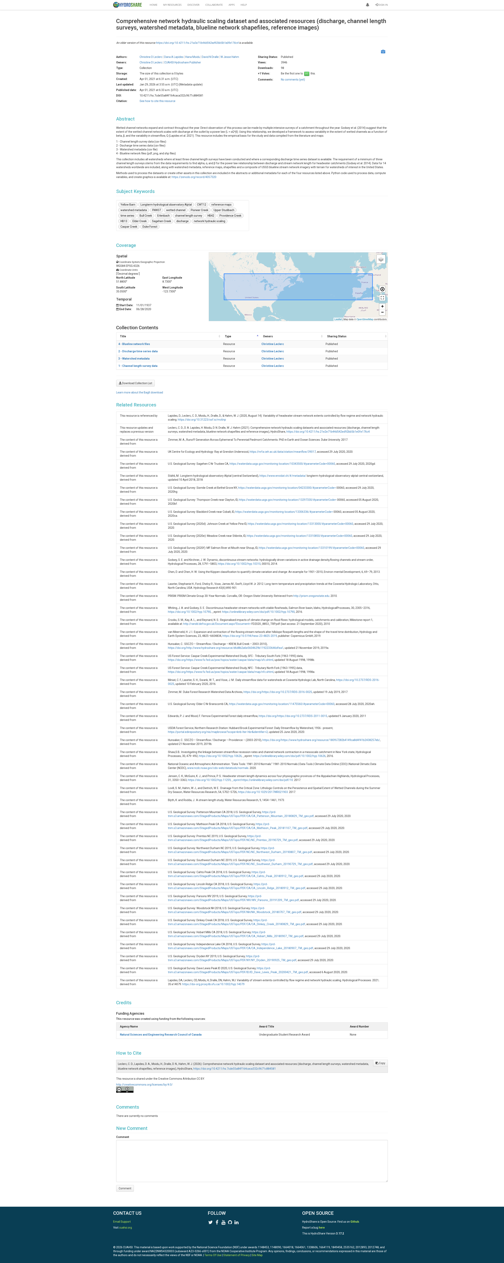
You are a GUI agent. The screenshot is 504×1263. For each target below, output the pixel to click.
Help (244, 4)
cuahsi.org (125, 1227)
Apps (232, 4)
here (322, 1227)
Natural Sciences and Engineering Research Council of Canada (161, 1034)
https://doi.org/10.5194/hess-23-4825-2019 (249, 635)
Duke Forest (150, 226)
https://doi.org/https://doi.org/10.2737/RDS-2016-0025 (278, 692)
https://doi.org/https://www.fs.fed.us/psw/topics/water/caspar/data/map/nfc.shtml (220, 671)
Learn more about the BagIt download (139, 392)
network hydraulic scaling (209, 221)
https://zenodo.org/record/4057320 (194, 177)
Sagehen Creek (161, 221)
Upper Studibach (224, 210)
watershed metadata (133, 210)
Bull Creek (146, 215)
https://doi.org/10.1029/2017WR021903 (263, 792)
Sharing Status (336, 336)
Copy (381, 1063)
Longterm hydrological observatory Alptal (166, 204)
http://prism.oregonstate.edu (311, 595)
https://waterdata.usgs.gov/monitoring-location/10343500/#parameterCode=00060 (282, 463)
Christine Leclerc (272, 344)
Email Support (122, 1221)
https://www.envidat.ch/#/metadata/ (282, 475)
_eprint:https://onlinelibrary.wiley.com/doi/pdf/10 (262, 780)
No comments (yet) (293, 79)
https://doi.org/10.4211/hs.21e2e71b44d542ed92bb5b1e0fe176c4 (197, 42)
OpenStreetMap (365, 319)
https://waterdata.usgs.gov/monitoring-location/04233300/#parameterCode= (287, 487)
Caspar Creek (128, 226)
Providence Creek (230, 215)
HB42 (211, 215)
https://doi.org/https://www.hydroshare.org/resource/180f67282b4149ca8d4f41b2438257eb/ (321, 740)
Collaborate (214, 4)
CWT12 (201, 204)
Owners (268, 336)
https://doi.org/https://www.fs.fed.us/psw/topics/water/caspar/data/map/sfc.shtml (220, 659)
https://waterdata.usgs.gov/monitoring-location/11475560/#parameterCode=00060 (281, 704)
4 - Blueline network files (134, 344)
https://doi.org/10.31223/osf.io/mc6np (202, 419)
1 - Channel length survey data (138, 365)
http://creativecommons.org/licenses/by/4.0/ (144, 1084)
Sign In (383, 4)
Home (153, 4)
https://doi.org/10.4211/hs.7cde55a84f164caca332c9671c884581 (234, 1068)
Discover (193, 4)
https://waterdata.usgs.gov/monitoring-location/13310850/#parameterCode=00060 (299, 535)
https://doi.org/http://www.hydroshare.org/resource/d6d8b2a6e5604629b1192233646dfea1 (226, 647)
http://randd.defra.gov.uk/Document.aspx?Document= (217, 623)
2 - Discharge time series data (138, 351)
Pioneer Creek (199, 210)
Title (123, 336)
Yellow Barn (127, 204)
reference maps (221, 204)
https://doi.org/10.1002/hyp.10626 (220, 756)
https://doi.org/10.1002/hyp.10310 (239, 563)
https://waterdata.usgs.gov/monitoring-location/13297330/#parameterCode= (287, 499)
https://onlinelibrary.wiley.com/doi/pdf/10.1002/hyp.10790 (258, 611)
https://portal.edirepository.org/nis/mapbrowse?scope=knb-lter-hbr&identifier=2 (218, 732)
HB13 (123, 221)
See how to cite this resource (157, 101)
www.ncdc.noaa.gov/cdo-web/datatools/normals (217, 768)
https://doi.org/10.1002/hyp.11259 (209, 780)
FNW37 (156, 210)
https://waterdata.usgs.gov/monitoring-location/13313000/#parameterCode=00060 (300, 523)
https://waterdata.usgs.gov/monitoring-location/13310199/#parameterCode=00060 (311, 547)
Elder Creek (139, 221)
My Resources (172, 4)
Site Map (257, 1255)
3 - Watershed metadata (134, 358)
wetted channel (175, 210)
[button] (367, 5)
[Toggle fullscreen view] (382, 298)
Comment (122, 1137)
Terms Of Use (212, 1255)
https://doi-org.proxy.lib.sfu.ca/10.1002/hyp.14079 (213, 984)
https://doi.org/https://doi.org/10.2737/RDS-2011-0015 (293, 716)
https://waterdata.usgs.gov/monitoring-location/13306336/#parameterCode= (284, 511)
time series (127, 215)
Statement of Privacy (236, 1255)
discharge (182, 221)
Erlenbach (163, 215)
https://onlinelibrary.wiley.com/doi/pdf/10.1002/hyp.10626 (289, 756)
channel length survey (188, 215)
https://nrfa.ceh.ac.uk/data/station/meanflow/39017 (283, 451)
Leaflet (338, 319)
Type (228, 336)
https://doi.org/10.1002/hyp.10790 (189, 611)
